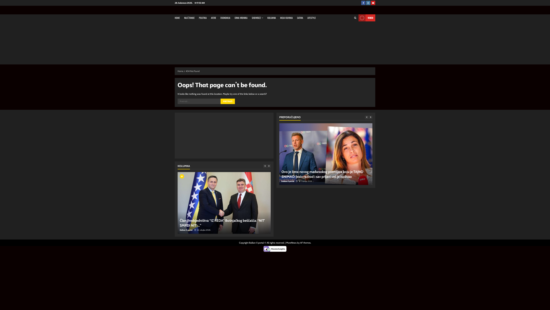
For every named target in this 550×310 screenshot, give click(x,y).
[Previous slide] (265, 166)
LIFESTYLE (311, 18)
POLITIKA (203, 18)
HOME (177, 18)
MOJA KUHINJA (286, 18)
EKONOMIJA (225, 18)
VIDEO (370, 18)
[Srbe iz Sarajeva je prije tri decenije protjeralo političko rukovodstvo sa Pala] (224, 203)
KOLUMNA (271, 18)
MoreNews (291, 242)
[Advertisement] (275, 43)
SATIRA (300, 18)
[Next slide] (269, 166)
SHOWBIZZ (256, 18)
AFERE (213, 18)
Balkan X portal (186, 230)
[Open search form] (355, 18)
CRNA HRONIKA (241, 18)
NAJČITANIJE (189, 18)
